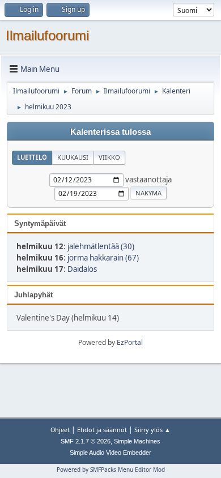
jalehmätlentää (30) (100, 246)
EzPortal (130, 342)
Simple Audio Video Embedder (110, 452)
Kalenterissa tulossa (110, 131)
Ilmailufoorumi (47, 35)
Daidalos (82, 269)
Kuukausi (72, 157)
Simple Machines (137, 441)
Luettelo (32, 157)
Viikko (109, 157)
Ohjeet (60, 429)
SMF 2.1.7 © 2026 (85, 441)
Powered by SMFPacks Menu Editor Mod (111, 469)
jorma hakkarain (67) (103, 258)
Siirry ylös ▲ (152, 429)
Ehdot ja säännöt (102, 429)
